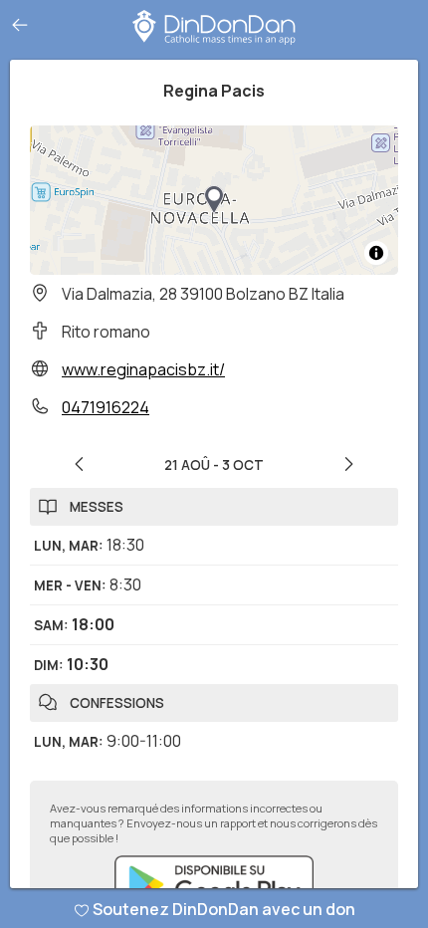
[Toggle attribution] (376, 253)
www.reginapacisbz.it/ (143, 369)
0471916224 (105, 407)
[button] (214, 200)
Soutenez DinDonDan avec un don (224, 909)
